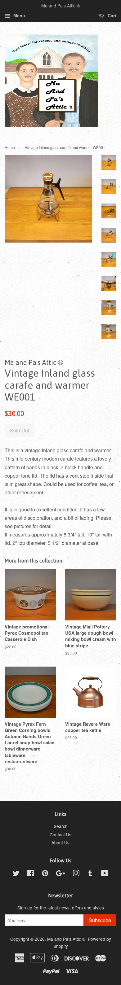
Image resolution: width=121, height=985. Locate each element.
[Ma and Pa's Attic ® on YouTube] (104, 874)
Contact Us (60, 834)
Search (61, 826)
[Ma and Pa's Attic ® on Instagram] (76, 874)
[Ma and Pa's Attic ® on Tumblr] (90, 874)
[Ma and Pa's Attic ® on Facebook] (30, 874)
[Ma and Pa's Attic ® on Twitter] (16, 874)
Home (10, 147)
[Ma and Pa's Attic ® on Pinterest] (45, 874)
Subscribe (100, 920)
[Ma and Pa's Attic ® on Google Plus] (60, 874)
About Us (60, 842)
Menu (18, 15)
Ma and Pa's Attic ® (66, 939)
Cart (111, 15)
